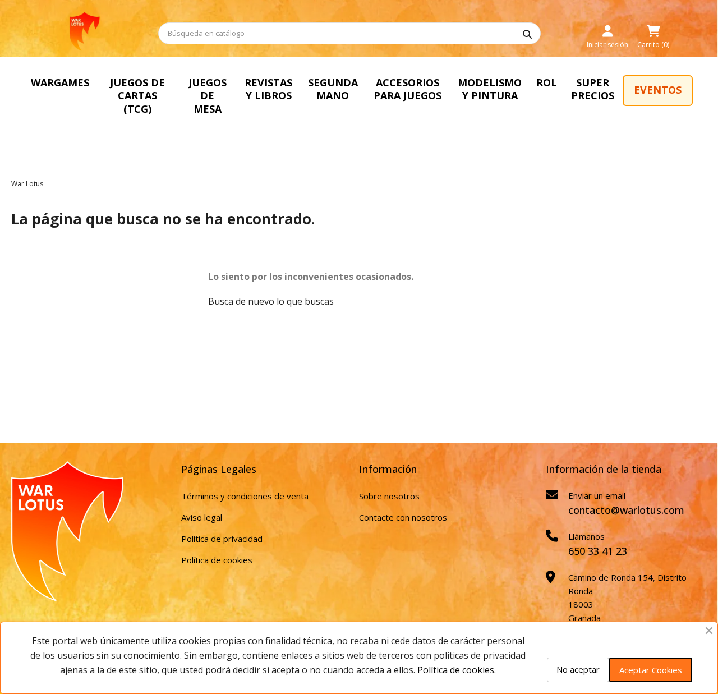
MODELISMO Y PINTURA (490, 89)
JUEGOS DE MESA (207, 96)
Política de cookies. (456, 670)
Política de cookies (216, 560)
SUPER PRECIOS (592, 89)
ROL (546, 82)
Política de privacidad (222, 538)
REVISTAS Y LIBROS (268, 89)
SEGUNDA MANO (333, 89)
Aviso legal (201, 517)
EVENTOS (658, 89)
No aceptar (578, 669)
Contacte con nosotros (403, 517)
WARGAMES (60, 82)
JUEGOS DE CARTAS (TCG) (137, 96)
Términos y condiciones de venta (245, 496)
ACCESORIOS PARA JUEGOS (407, 89)
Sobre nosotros (389, 496)
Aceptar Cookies (650, 669)
